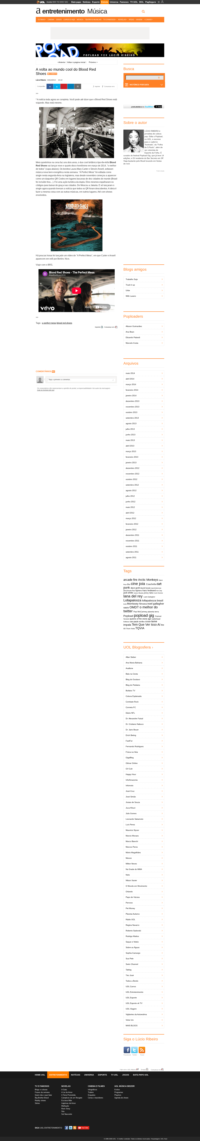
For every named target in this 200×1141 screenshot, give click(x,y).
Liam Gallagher (149, 597)
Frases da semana (42, 1092)
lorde (125, 604)
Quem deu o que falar (43, 1095)
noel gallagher (155, 603)
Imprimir (97, 327)
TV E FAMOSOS (42, 1086)
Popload (128, 615)
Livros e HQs (69, 20)
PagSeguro (150, 2)
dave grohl (135, 588)
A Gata (64, 1090)
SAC (66, 2)
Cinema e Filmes (96, 1086)
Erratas (143, 1069)
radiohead (156, 619)
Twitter (134, 1055)
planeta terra (153, 612)
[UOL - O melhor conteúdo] (40, 3)
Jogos (59, 20)
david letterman (156, 588)
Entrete (104, 2)
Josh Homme (158, 593)
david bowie (145, 588)
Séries (37, 1103)
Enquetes (91, 1095)
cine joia (138, 584)
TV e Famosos (109, 20)
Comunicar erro (109, 327)
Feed (142, 1055)
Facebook (127, 1055)
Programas (118, 1092)
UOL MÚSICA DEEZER (124, 1086)
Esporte (96, 2)
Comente (53, 74)
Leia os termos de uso (45, 390)
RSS (75, 1127)
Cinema (51, 20)
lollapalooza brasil (152, 600)
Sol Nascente (66, 1114)
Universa (114, 2)
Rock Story (65, 1109)
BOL (141, 2)
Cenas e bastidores (95, 1098)
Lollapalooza (132, 600)
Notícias (86, 2)
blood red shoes (64, 323)
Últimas (41, 20)
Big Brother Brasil (42, 1098)
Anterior (61, 62)
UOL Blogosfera (137, 647)
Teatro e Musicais (93, 20)
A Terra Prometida (68, 1095)
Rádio (131, 20)
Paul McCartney (140, 612)
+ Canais (148, 20)
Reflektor (126, 622)
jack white (128, 593)
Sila (62, 1111)
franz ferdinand (149, 590)
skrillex (142, 621)
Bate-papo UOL (141, 1075)
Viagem (139, 20)
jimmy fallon (148, 593)
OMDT (134, 607)
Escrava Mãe (66, 1100)
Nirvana (143, 603)
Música (97, 11)
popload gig (144, 615)
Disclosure (127, 591)
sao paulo (134, 621)
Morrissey (133, 603)
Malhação (65, 1106)
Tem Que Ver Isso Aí (146, 624)
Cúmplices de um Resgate (71, 1098)
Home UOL (40, 1075)
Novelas (122, 20)
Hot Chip (159, 590)
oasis (126, 607)
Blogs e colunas (41, 1090)
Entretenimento (63, 11)
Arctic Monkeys (148, 579)
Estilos (117, 1090)
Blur (128, 584)
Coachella (151, 584)
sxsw (148, 621)
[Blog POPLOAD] (100, 50)
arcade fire (130, 579)
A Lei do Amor (66, 1092)
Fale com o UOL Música (128, 1069)
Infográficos (92, 1090)
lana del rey (133, 596)
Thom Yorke (130, 628)
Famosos (124, 2)
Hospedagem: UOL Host (159, 1139)
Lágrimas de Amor (68, 1103)
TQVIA (139, 628)
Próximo (93, 62)
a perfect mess (49, 323)
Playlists (117, 1095)
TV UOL (134, 2)
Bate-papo (76, 2)
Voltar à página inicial (76, 62)
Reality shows (40, 1100)
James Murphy (139, 593)
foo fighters (137, 590)
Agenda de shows (121, 1098)
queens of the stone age (140, 619)
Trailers (91, 1092)
